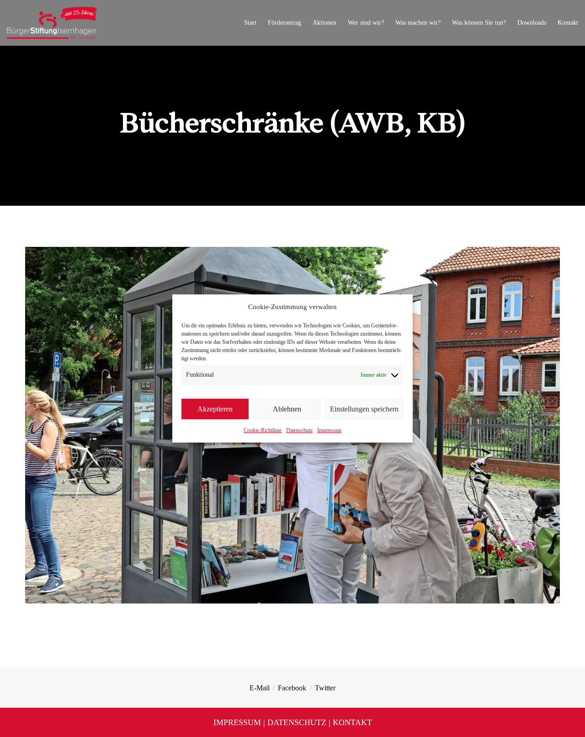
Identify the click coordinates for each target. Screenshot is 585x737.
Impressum (329, 430)
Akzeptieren (215, 409)
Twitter (325, 688)
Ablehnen (287, 409)
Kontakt (352, 722)
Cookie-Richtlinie (263, 430)
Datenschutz (299, 430)
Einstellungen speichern (364, 409)
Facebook (292, 688)
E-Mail (260, 688)
